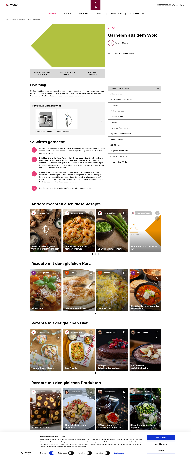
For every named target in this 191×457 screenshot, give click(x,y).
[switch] (71, 453)
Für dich (51, 14)
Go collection (137, 14)
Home (7, 19)
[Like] (58, 218)
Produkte (84, 14)
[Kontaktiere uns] (181, 5)
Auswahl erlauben (161, 444)
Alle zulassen (161, 437)
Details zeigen (119, 453)
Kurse (100, 14)
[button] (134, 88)
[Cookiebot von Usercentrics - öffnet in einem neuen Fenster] (26, 453)
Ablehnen (161, 450)
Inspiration (116, 14)
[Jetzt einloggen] (184, 5)
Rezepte (67, 14)
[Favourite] (58, 213)
